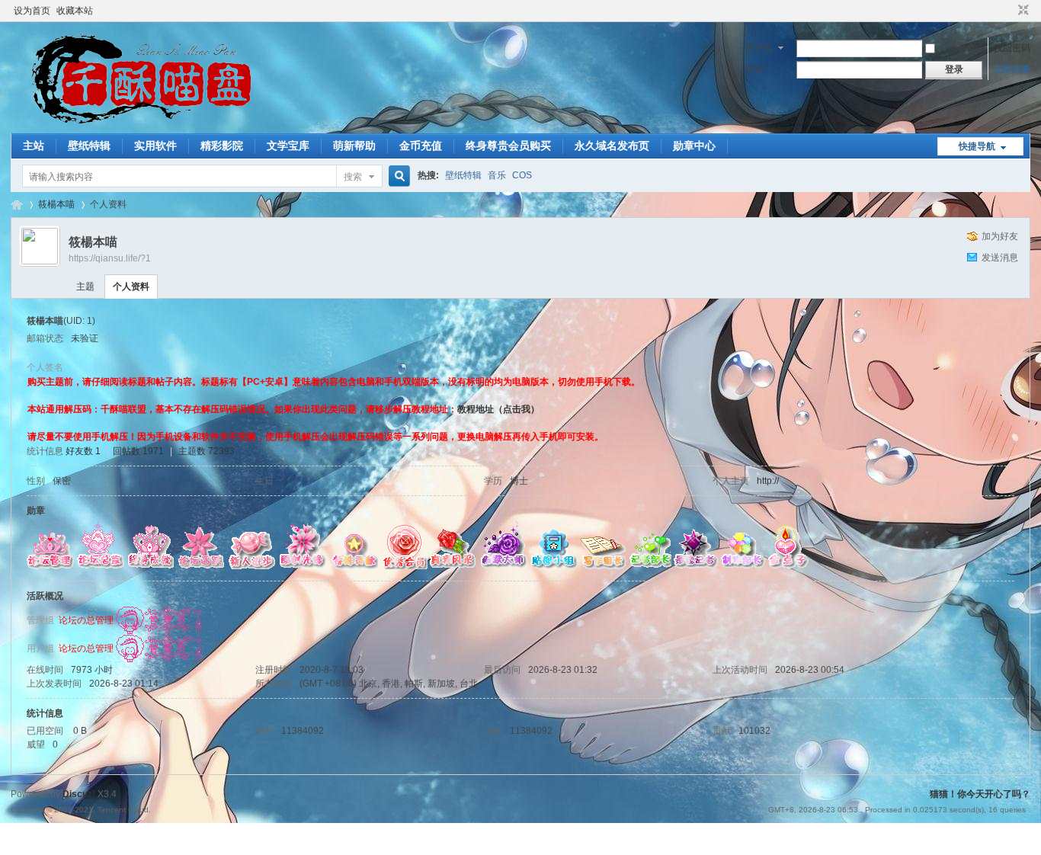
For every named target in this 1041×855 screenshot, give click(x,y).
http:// (768, 481)
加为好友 (1000, 236)
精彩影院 (221, 145)
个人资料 (131, 286)
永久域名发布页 (612, 145)
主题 (85, 286)
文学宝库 (288, 145)
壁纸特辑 (89, 145)
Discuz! (78, 794)
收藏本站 (74, 10)
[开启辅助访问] (1009, 11)
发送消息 (1000, 257)
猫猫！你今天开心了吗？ (17, 205)
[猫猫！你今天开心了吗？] (137, 124)
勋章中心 (694, 145)
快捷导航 (977, 146)
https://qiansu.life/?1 (110, 258)
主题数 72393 (206, 451)
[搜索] (397, 176)
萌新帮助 (354, 145)
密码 (755, 69)
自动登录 (957, 48)
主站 (33, 145)
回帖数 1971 (138, 451)
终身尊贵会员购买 (508, 145)
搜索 (353, 176)
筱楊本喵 (56, 204)
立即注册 (1012, 69)
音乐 (497, 175)
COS (522, 175)
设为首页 (32, 10)
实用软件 (155, 145)
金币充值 (420, 145)
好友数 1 (83, 451)
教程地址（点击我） (498, 409)
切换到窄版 (1021, 11)
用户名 (759, 48)
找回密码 (1012, 48)
